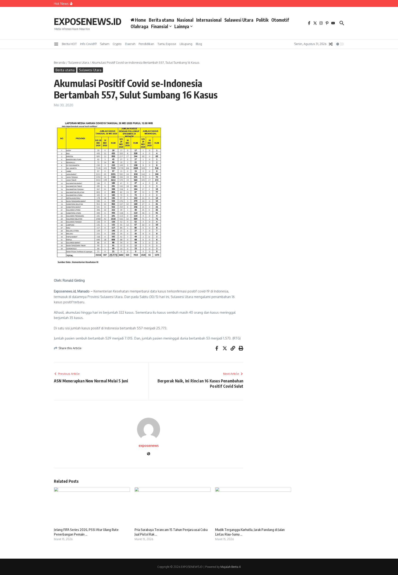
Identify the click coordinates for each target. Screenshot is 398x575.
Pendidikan (146, 44)
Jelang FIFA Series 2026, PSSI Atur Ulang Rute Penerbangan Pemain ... (86, 531)
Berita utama (161, 20)
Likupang (186, 44)
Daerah (130, 44)
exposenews (149, 445)
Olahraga (139, 26)
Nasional (185, 20)
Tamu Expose (167, 44)
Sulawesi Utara (238, 20)
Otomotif (280, 20)
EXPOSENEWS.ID (87, 21)
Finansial (159, 26)
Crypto (117, 44)
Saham (104, 44)
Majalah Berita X (230, 567)
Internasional (209, 20)
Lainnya (181, 26)
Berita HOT (69, 44)
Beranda (59, 62)
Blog (199, 44)
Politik (262, 20)
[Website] (148, 454)
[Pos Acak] (331, 44)
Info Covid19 (88, 44)
